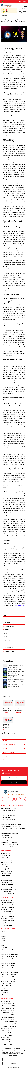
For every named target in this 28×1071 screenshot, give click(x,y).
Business (7, 640)
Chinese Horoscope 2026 (9, 889)
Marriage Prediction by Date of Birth (11, 824)
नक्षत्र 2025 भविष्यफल (7, 885)
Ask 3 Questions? (7, 740)
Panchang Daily (9, 651)
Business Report (6, 835)
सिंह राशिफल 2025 (6, 1042)
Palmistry (4, 878)
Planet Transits (9, 644)
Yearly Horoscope (7, 862)
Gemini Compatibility (8, 905)
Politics (6, 637)
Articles (4, 934)
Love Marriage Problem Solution (10, 847)
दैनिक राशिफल (5, 867)
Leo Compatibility (7, 909)
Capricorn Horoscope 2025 (9, 1024)
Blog (3, 945)
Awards (4, 936)
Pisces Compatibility (7, 925)
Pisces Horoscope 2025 (8, 1028)
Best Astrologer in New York (9, 950)
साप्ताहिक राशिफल (6, 869)
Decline (13, 1063)
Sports (6, 633)
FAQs (3, 995)
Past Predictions (6, 943)
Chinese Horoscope (7, 880)
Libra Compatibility (7, 914)
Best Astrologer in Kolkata (9, 981)
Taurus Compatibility (8, 902)
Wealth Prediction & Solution (10, 833)
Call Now (14, 782)
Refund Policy (5, 990)
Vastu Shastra (8, 647)
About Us (4, 931)
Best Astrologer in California (9, 952)
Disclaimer (5, 992)
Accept (13, 1059)
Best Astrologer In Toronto (9, 970)
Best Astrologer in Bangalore (9, 979)
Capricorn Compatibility (8, 920)
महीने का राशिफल (6, 873)
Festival (6, 630)
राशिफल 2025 (5, 1030)
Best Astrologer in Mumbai (9, 974)
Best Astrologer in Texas (8, 961)
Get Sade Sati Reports (8, 838)
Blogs (8, 20)
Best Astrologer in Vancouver (10, 972)
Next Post (6, 697)
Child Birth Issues (6, 831)
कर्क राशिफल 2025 (7, 1039)
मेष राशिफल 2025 (6, 1033)
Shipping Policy (6, 988)
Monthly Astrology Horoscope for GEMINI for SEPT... (16, 676)
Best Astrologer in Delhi (8, 977)
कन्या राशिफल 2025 (7, 1044)
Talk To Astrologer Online (9, 808)
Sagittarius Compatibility (9, 918)
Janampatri (6, 759)
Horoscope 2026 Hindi (8, 894)
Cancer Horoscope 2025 (8, 1010)
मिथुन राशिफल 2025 (7, 1037)
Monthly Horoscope (7, 860)
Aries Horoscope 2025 (8, 1003)
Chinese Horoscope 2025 (9, 887)
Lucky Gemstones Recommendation (12, 813)
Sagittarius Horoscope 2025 (9, 1021)
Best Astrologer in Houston (9, 968)
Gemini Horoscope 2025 (8, 1008)
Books (3, 938)
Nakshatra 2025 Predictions (9, 882)
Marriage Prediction (8, 756)
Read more (6, 712)
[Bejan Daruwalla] (6, 5)
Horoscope (7, 622)
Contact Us (5, 947)
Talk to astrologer (14, 778)
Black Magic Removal (8, 840)
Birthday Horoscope (7, 858)
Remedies (5, 748)
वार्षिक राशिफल (6, 876)
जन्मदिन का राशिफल (7, 871)
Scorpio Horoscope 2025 (8, 1019)
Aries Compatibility (7, 900)
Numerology (5, 864)
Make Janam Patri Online (9, 822)
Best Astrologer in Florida (8, 963)
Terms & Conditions (7, 986)
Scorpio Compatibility (8, 916)
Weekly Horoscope (7, 855)
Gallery (4, 940)
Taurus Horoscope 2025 (8, 1006)
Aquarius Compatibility (8, 923)
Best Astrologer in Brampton (9, 956)
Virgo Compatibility (7, 911)
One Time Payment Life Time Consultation (14, 828)
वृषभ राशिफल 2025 (7, 1035)
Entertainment (9, 626)
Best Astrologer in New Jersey (10, 954)
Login (19, 1)
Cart (13, 1)
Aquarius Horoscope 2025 (9, 1026)
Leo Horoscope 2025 (7, 1012)
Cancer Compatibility (8, 907)
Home (2, 20)
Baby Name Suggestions (8, 819)
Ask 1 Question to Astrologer (9, 842)
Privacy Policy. (13, 1055)
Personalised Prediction (9, 744)
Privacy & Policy (6, 983)
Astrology (13, 20)
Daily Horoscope (6, 853)
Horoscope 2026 (6, 891)
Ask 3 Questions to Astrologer (10, 844)
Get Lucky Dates (6, 817)
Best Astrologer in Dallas (8, 965)
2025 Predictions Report (9, 752)
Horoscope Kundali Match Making (11, 826)
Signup (25, 1)
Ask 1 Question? (7, 737)
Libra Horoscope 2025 (8, 1017)
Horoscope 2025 (6, 1001)
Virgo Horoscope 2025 (8, 1015)
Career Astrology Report (8, 810)
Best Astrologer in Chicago (9, 959)
